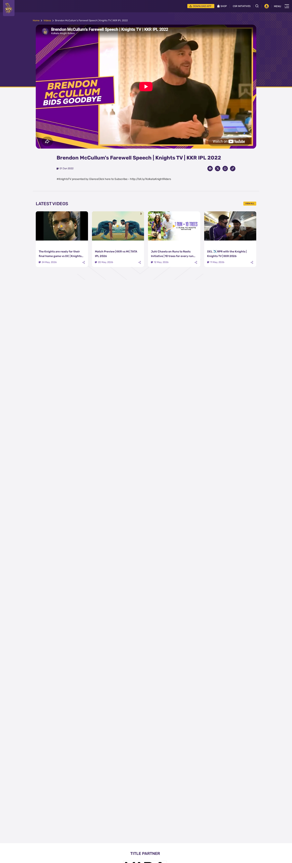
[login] (266, 6)
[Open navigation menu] (287, 6)
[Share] (83, 262)
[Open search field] (258, 6)
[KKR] (9, 8)
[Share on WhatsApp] (225, 168)
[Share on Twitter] (217, 168)
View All (249, 203)
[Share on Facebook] (210, 168)
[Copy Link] (232, 168)
